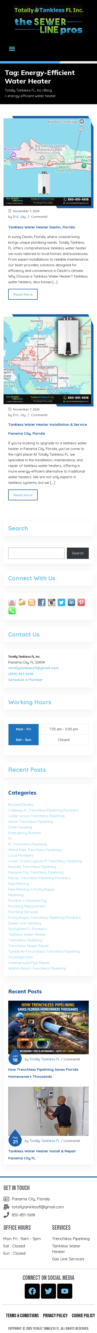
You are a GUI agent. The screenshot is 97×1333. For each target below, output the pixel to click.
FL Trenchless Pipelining (27, 844)
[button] (12, 49)
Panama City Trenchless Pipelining (36, 872)
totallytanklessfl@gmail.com (33, 668)
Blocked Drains (20, 804)
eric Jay (19, 216)
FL (10, 838)
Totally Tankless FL (44, 1059)
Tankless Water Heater (27, 934)
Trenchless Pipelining (25, 940)
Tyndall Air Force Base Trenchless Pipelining (44, 951)
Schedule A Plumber (25, 679)
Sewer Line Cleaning (24, 923)
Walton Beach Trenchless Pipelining (37, 968)
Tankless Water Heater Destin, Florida (41, 227)
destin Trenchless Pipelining (30, 821)
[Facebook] (32, 1291)
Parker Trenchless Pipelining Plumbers (39, 878)
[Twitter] (48, 1291)
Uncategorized (20, 957)
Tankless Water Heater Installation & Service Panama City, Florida (47, 429)
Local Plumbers (20, 855)
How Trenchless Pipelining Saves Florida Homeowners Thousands (43, 1073)
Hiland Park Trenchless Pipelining (34, 850)
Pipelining (16, 895)
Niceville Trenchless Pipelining (32, 866)
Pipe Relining (18, 883)
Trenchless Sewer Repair (28, 945)
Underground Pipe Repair (29, 962)
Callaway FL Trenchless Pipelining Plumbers (43, 810)
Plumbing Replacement (27, 906)
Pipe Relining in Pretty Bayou (31, 889)
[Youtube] (64, 1291)
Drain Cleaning (20, 827)
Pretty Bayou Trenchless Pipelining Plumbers (44, 917)
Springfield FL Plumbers (27, 929)
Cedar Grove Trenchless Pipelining (36, 816)
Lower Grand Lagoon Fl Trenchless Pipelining (45, 861)
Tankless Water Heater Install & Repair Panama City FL (42, 1154)
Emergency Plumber (24, 833)
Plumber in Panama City (27, 900)
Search (78, 553)
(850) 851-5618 (20, 674)
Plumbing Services (23, 912)
